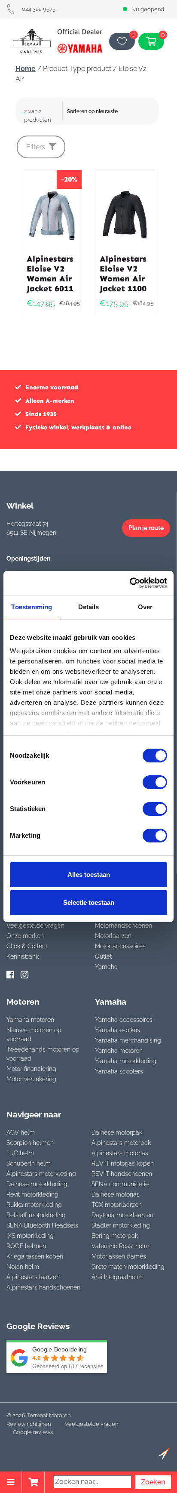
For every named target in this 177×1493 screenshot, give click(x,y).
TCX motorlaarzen (117, 1204)
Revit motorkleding (32, 1194)
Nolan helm (22, 1266)
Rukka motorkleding (34, 1204)
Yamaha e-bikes (117, 1030)
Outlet (103, 956)
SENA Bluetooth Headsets (42, 1225)
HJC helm (20, 1153)
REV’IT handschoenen (122, 1173)
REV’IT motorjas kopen (123, 1163)
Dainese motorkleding (36, 1184)
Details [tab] (88, 607)
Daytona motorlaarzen (122, 1215)
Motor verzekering (31, 1079)
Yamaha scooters (119, 1071)
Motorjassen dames (119, 1256)
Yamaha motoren (30, 1019)
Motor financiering (31, 1068)
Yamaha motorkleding (125, 1061)
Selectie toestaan (88, 902)
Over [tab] (145, 607)
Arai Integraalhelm (117, 1277)
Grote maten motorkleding (128, 1266)
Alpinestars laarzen (33, 1277)
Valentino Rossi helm (121, 1246)
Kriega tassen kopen (34, 1256)
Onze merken (25, 935)
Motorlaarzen (113, 935)
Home (25, 69)
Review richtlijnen (28, 1424)
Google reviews (33, 1432)
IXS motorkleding (30, 1235)
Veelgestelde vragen (35, 925)
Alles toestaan (88, 874)
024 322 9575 (38, 9)
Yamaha (106, 966)
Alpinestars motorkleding (41, 1173)
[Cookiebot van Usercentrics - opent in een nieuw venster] (129, 583)
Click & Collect (26, 946)
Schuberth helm (28, 1163)
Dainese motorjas (116, 1194)
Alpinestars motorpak (121, 1142)
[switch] (155, 782)
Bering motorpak (115, 1235)
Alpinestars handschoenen (43, 1287)
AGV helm (20, 1132)
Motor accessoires (120, 946)
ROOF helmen (26, 1246)
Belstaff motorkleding (36, 1215)
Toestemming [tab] (31, 607)
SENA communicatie (120, 1184)
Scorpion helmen (30, 1142)
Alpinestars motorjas (120, 1153)
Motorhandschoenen (123, 925)
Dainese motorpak (117, 1132)
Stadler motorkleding (121, 1225)
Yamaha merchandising (128, 1040)
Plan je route (146, 527)
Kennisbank (22, 956)
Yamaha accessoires (124, 1019)
